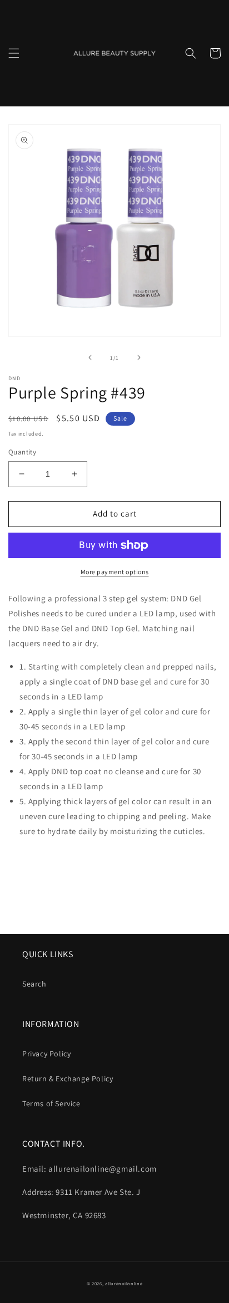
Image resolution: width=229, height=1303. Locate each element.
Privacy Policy (46, 1054)
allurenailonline (123, 1283)
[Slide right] (139, 357)
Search (34, 984)
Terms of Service (51, 1103)
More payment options (115, 572)
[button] (14, 53)
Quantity (22, 452)
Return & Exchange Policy (67, 1079)
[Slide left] (90, 357)
